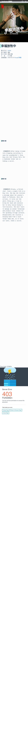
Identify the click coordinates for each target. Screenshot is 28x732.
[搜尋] (22, 1)
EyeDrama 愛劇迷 (7, 1)
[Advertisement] (14, 74)
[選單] (25, 1)
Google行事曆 (17, 57)
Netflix (9, 50)
